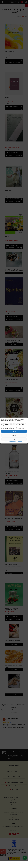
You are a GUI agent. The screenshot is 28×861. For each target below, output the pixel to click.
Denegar (14, 435)
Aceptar (14, 431)
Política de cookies (9, 441)
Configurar (14, 439)
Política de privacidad (17, 441)
